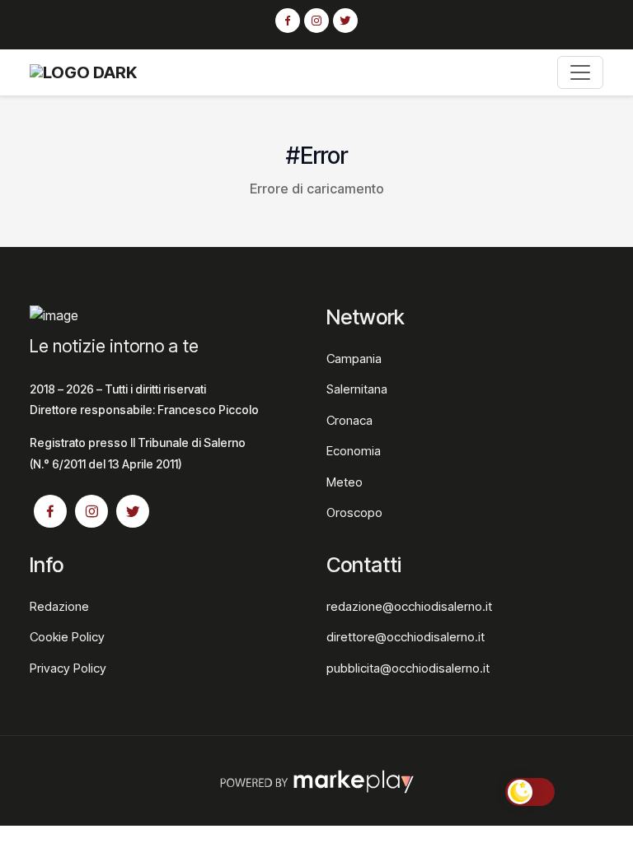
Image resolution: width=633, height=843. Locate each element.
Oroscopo (354, 512)
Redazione (59, 606)
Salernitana (356, 389)
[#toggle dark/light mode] (530, 792)
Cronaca (349, 420)
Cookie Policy (67, 637)
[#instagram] (316, 21)
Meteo (344, 482)
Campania (354, 358)
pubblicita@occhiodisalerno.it (408, 668)
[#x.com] (345, 21)
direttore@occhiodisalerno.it (405, 637)
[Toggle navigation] (580, 72)
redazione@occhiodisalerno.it (409, 606)
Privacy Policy (68, 668)
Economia (353, 451)
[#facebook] (287, 21)
